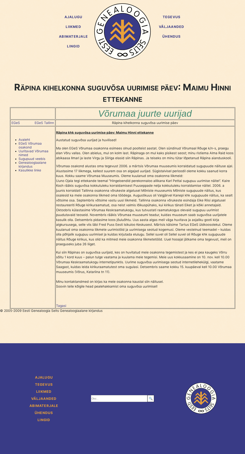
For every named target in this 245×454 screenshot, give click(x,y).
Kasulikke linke (30, 170)
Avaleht (24, 140)
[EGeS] (122, 31)
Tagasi (61, 306)
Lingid (73, 46)
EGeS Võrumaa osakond (30, 145)
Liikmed (73, 27)
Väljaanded (171, 27)
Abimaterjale (73, 36)
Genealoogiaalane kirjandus (32, 164)
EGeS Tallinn (44, 123)
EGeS (15, 123)
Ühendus (171, 36)
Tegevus (172, 17)
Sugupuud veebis (32, 159)
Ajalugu (73, 17)
